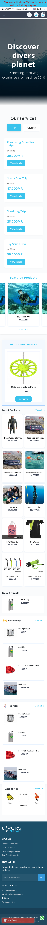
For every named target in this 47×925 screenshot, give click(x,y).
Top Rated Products (10, 855)
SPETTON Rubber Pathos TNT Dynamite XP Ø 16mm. (31, 600)
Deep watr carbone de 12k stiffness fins (34, 438)
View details (16, 163)
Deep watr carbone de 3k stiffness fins (12, 472)
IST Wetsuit (34, 542)
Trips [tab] (14, 127)
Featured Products (10, 843)
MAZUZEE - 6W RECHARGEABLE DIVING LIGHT (35, 576)
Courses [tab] (31, 127)
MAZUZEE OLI (12, 542)
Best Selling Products (11, 851)
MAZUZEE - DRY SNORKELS (12, 576)
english (40, 9)
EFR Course (12, 507)
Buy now (23, 399)
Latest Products (8, 847)
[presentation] (6, 605)
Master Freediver (34, 507)
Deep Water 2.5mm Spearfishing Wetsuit (12, 438)
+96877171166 (11, 9)
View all (22, 329)
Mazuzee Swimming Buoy (34, 472)
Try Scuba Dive (23, 317)
